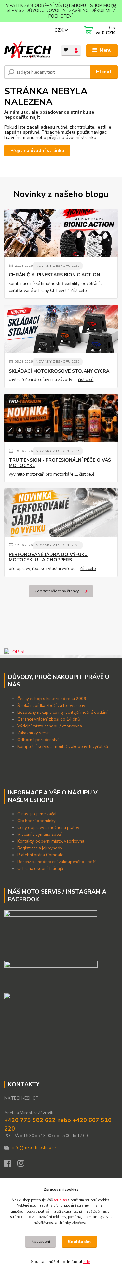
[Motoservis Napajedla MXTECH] (50, 933)
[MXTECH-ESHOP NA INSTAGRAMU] (51, 1006)
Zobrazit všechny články (56, 591)
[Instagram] (23, 1165)
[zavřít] (114, 6)
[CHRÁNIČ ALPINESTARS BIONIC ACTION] (61, 233)
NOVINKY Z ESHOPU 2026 (57, 265)
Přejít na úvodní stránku (37, 150)
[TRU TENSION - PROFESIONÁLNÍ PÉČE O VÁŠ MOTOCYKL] (61, 418)
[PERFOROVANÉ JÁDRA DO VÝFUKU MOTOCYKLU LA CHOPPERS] (61, 512)
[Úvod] (27, 50)
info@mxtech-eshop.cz (34, 1148)
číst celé (79, 290)
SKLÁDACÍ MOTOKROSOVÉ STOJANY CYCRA (59, 371)
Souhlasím (79, 1242)
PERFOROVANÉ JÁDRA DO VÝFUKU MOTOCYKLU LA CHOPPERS (48, 557)
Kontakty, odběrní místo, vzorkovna (50, 841)
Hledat (104, 72)
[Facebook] (10, 1165)
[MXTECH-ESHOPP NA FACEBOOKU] (51, 974)
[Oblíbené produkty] (66, 50)
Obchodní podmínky (37, 821)
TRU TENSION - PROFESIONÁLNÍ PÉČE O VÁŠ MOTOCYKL (60, 463)
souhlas (60, 1200)
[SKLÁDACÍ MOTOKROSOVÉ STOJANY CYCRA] (61, 329)
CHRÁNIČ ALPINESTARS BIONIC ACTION (54, 275)
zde (86, 1261)
